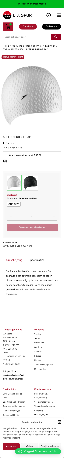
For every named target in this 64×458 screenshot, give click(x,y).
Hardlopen (39, 343)
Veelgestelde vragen (43, 402)
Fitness (37, 356)
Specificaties (37, 260)
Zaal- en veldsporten (43, 364)
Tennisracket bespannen (14, 406)
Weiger (29, 446)
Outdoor (38, 347)
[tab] (14, 260)
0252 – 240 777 (11, 345)
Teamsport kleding (11, 415)
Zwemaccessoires (13, 49)
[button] (59, 422)
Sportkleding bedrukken (14, 402)
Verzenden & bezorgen (44, 406)
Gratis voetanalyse (11, 411)
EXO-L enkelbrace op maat (12, 396)
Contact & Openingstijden (41, 413)
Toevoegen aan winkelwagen (32, 227)
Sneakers (38, 351)
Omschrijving (14, 260)
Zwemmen (50, 46)
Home (6, 46)
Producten (17, 46)
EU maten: (22, 198)
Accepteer (11, 446)
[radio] (13, 204)
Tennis (37, 338)
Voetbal (37, 334)
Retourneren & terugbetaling (40, 396)
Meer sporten (34, 46)
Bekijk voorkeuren (50, 446)
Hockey (37, 360)
